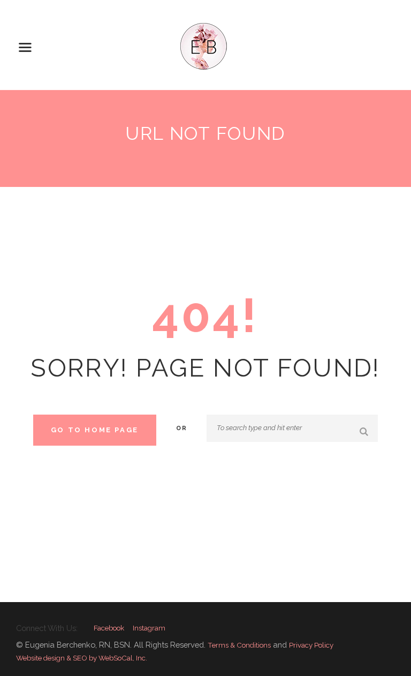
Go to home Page (95, 430)
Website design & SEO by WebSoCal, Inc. (81, 658)
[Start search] (365, 432)
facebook (109, 628)
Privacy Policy (311, 645)
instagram (149, 628)
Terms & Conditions (239, 645)
